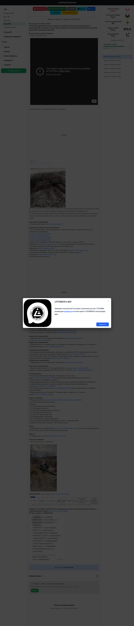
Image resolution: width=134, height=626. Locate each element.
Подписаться (102, 324)
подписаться (68, 311)
